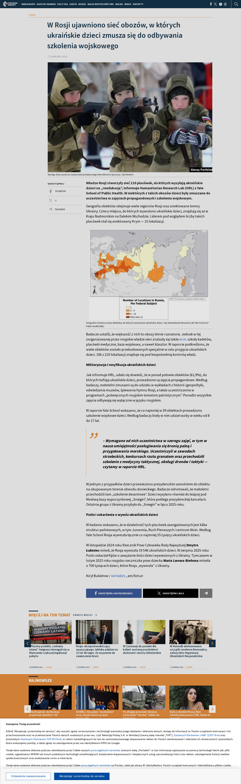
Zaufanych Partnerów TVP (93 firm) (40, 739)
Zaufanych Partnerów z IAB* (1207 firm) (197, 735)
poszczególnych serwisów (105, 750)
